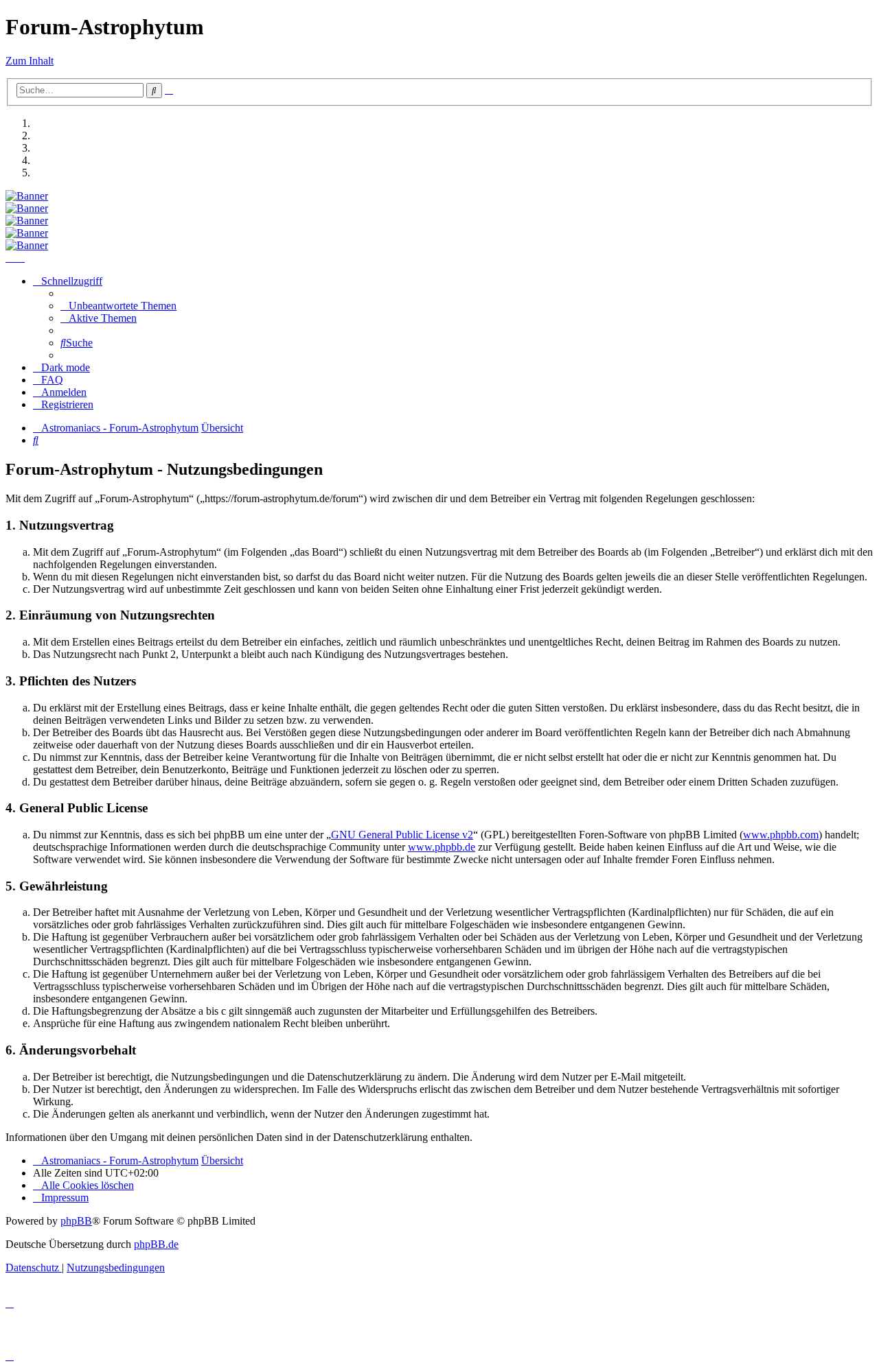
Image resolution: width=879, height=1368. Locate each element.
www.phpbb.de (441, 847)
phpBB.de (156, 1244)
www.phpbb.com (781, 834)
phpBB (76, 1221)
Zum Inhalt (29, 61)
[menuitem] (118, 305)
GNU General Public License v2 (402, 834)
